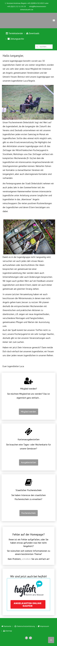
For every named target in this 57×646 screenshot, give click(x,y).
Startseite (7, 626)
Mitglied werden (28, 411)
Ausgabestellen (28, 462)
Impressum (44, 626)
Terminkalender (15, 33)
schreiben (26, 558)
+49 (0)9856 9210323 (35, 3)
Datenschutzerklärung (26, 626)
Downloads (33, 33)
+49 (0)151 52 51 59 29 (16, 6)
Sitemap (8, 631)
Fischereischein (28, 513)
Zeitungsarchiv (17, 38)
